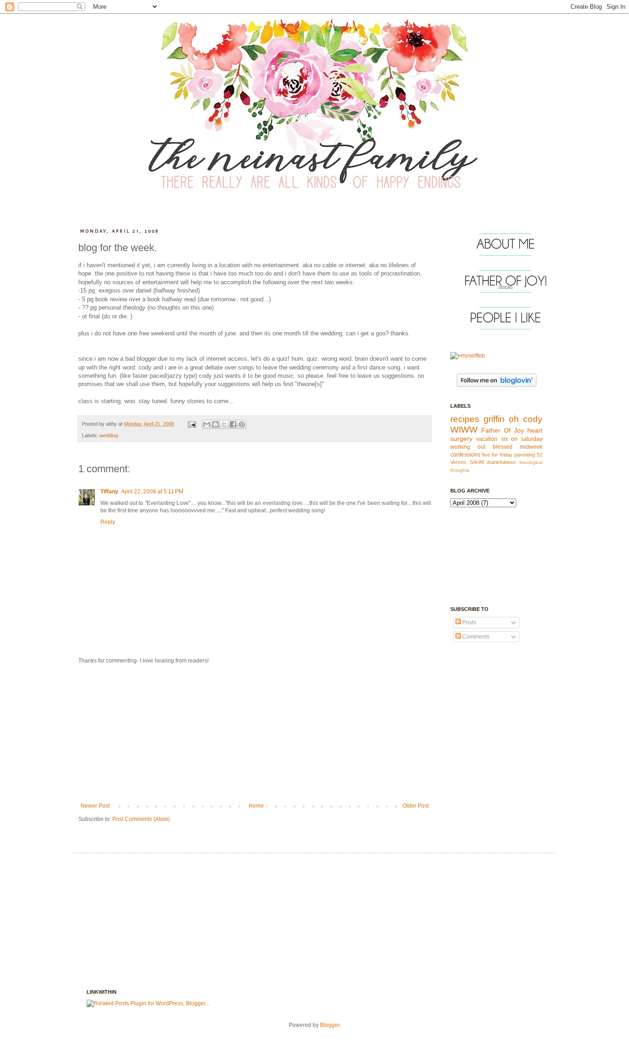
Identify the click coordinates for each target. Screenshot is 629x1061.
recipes (464, 419)
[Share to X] (224, 424)
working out (467, 447)
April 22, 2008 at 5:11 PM (152, 491)
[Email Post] (192, 424)
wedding (108, 435)
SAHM (477, 462)
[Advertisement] (255, 733)
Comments (475, 636)
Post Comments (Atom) (141, 819)
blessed (503, 447)
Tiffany (109, 491)
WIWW (464, 429)
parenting (524, 454)
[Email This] (206, 424)
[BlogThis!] (215, 424)
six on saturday (522, 439)
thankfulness (501, 462)
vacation (486, 439)
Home (256, 806)
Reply (107, 522)
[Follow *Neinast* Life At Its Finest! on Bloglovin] (496, 385)
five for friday (497, 454)
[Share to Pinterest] (241, 424)
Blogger (329, 1025)
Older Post (415, 806)
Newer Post (95, 806)
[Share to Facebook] (233, 424)
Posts (468, 622)
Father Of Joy (502, 430)
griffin (494, 419)
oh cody (525, 419)
